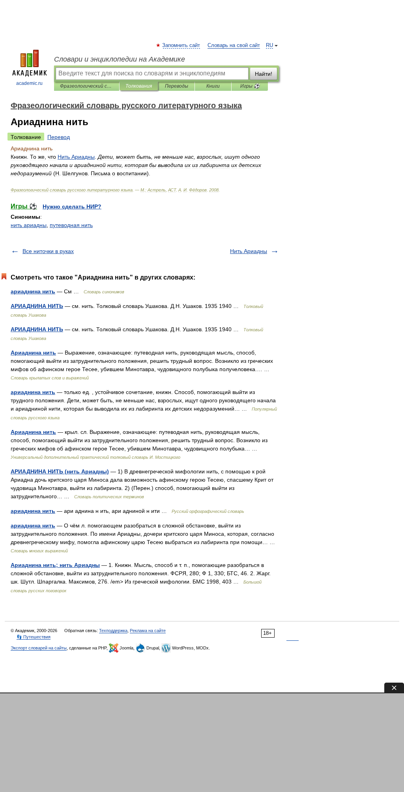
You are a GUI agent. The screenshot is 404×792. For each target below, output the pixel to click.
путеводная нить (71, 225)
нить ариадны (29, 225)
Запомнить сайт (181, 45)
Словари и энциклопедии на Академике (119, 59)
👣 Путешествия (33, 636)
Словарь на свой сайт (234, 45)
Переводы (176, 86)
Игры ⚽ (250, 86)
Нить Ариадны (248, 251)
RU (269, 45)
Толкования (138, 86)
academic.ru (29, 83)
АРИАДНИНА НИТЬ (37, 306)
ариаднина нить (33, 291)
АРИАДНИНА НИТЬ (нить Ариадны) (60, 471)
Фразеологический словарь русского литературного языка (86, 86)
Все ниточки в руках (48, 251)
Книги (213, 86)
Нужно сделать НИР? (72, 206)
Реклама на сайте (148, 630)
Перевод (58, 137)
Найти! (263, 74)
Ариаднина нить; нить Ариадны (55, 565)
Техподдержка (113, 630)
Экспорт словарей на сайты (39, 648)
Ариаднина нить (33, 352)
